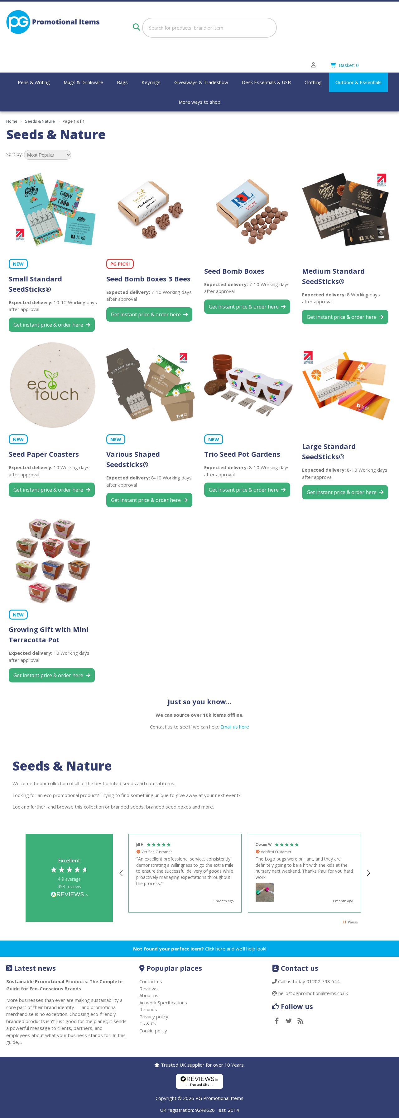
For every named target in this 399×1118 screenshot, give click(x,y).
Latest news (35, 968)
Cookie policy (153, 1030)
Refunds (148, 1009)
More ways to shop (199, 102)
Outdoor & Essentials (358, 82)
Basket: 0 (349, 65)
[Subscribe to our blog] (300, 1021)
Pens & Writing (34, 82)
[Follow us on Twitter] (288, 1021)
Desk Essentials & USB (266, 82)
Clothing (313, 82)
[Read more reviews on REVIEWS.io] (69, 895)
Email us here (234, 727)
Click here (215, 949)
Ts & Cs (147, 1023)
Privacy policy (153, 1016)
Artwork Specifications (163, 1002)
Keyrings (151, 82)
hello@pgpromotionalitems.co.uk (313, 993)
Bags (122, 82)
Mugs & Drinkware (83, 82)
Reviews (148, 988)
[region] (245, 873)
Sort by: (14, 154)
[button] (121, 873)
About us (148, 995)
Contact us (150, 981)
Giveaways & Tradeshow (201, 82)
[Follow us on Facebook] (276, 1021)
